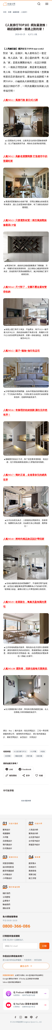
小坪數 (33, 751)
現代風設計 (7, 844)
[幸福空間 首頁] (9, 4)
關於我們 (6, 893)
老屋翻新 (6, 833)
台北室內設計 (34, 837)
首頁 (4, 12)
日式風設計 (7, 848)
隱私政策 (6, 908)
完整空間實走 (8, 863)
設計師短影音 (8, 867)
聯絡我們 (6, 904)
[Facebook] (15, 1017)
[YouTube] (26, 1017)
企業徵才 (6, 900)
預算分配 (32, 874)
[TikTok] (36, 1017)
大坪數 (5, 837)
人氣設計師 (33, 829)
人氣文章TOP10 (20, 751)
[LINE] (31, 1017)
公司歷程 (6, 897)
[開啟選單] (47, 3)
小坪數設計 (7, 878)
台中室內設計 (34, 840)
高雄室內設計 (34, 844)
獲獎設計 (6, 829)
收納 (43, 751)
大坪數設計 (7, 874)
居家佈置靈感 (8, 870)
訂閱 (44, 945)
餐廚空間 (18, 756)
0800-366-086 (16, 926)
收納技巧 (32, 867)
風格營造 (32, 870)
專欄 (9, 12)
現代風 (29, 756)
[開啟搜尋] (39, 3)
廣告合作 (24, 966)
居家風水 (32, 863)
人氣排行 (24, 12)
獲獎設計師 (33, 833)
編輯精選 (16, 12)
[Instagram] (20, 1017)
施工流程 (32, 878)
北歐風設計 (7, 840)
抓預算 (8, 756)
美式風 (39, 756)
